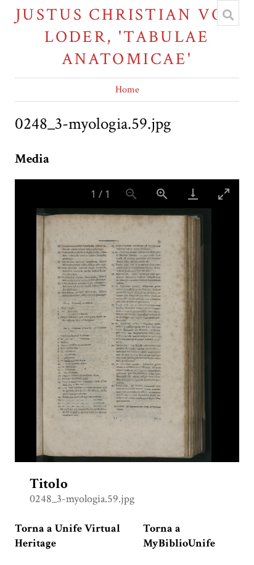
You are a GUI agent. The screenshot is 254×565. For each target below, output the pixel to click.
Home (127, 89)
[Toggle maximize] (223, 193)
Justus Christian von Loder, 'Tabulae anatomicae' (127, 37)
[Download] (193, 193)
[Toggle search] (228, 15)
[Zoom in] (162, 193)
